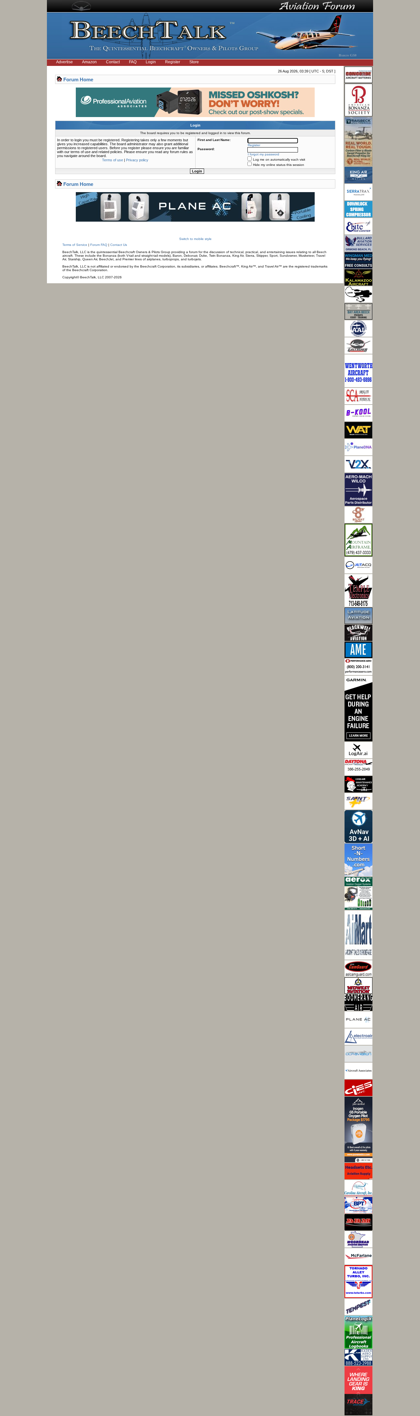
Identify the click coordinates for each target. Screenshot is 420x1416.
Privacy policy (137, 160)
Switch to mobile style (195, 239)
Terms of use (112, 160)
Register (172, 62)
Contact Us (118, 245)
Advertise (64, 62)
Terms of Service (74, 245)
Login (151, 62)
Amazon (89, 62)
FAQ (132, 62)
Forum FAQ (98, 245)
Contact (113, 62)
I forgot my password (263, 154)
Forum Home (78, 79)
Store (194, 62)
